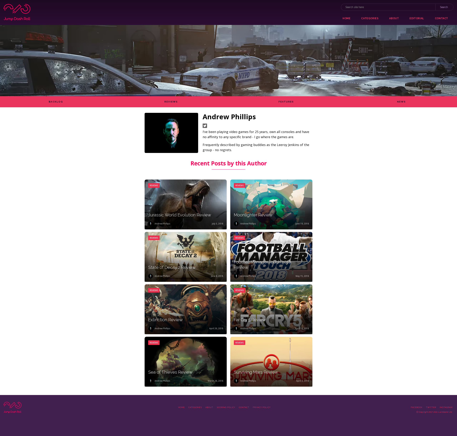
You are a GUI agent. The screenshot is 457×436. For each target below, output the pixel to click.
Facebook (416, 407)
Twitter (431, 407)
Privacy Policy (262, 407)
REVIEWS (171, 101)
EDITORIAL (417, 18)
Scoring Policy (226, 407)
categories (369, 18)
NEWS (401, 101)
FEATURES (286, 101)
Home (346, 18)
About (209, 407)
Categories (195, 407)
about (394, 18)
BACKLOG (56, 101)
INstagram (446, 407)
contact (441, 18)
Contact (244, 407)
